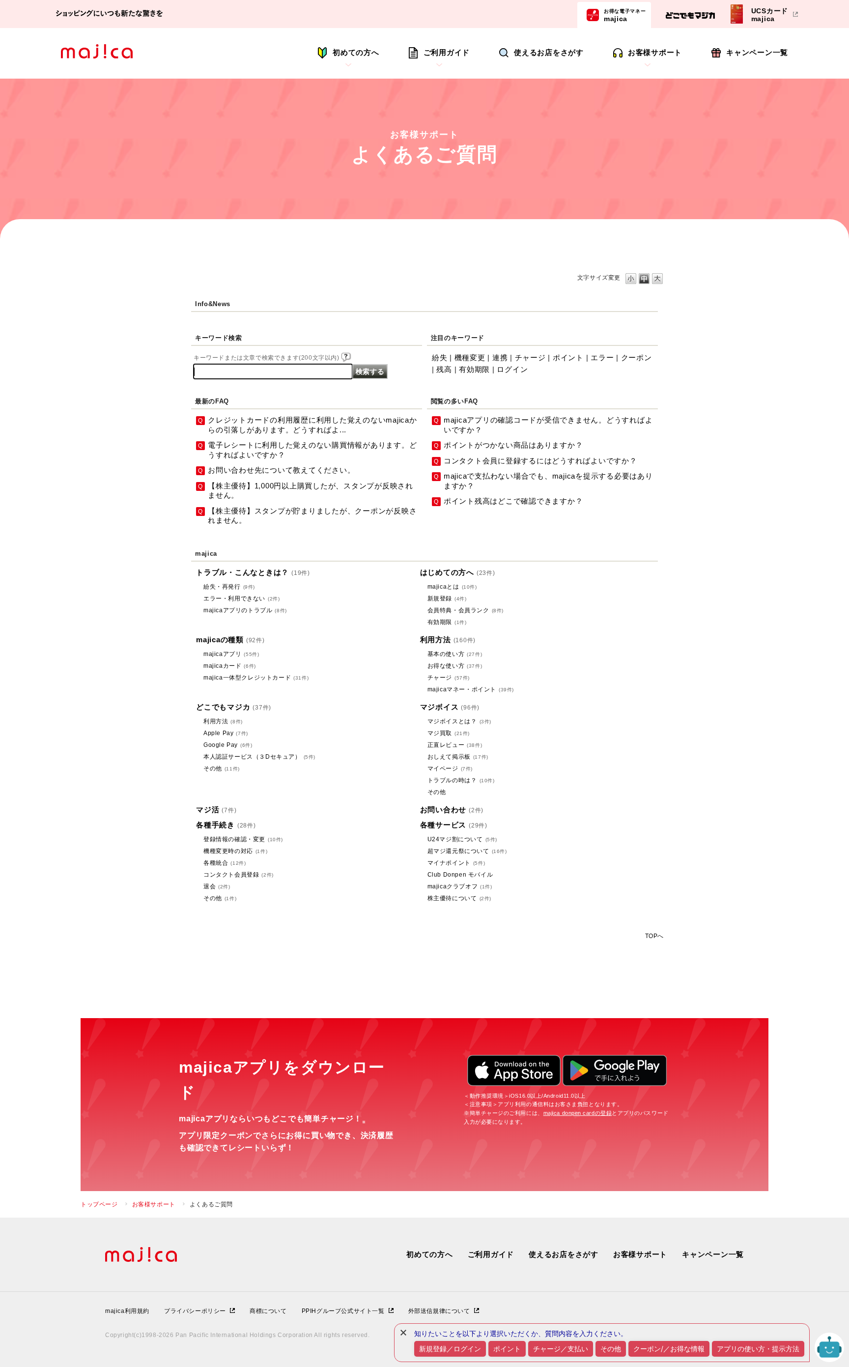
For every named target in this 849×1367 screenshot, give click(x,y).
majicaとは (452, 586)
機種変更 (469, 357)
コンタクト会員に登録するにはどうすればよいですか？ (540, 460)
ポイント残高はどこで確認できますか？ (513, 501)
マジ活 (216, 809)
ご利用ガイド (447, 52)
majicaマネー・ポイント (470, 689)
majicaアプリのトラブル (245, 610)
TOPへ (654, 936)
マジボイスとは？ (459, 721)
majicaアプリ (231, 654)
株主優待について (459, 898)
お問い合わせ (452, 809)
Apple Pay (225, 733)
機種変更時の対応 (235, 851)
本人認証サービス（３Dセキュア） (259, 756)
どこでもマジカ (233, 707)
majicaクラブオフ (459, 886)
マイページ (450, 768)
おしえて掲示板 (457, 756)
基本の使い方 (454, 654)
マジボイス (450, 707)
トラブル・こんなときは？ (253, 572)
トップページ (99, 1204)
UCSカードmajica (770, 14)
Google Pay (227, 744)
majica (625, 15)
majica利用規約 (127, 1311)
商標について (268, 1311)
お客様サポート (655, 52)
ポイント (568, 357)
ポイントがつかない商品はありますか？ (513, 445)
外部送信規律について (439, 1311)
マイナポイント (456, 862)
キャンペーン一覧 (757, 52)
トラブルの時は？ (461, 780)
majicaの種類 (230, 639)
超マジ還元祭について (467, 851)
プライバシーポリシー (195, 1311)
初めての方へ (356, 52)
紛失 (440, 357)
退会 (216, 886)
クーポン (636, 357)
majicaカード (229, 665)
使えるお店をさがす (549, 52)
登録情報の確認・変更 (243, 839)
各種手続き (226, 825)
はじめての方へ (457, 572)
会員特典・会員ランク (465, 610)
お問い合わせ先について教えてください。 (281, 470)
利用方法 (448, 639)
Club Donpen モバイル (460, 874)
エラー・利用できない (241, 598)
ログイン (512, 369)
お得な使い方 (454, 665)
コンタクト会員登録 (238, 874)
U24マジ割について (462, 839)
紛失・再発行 (229, 586)
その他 (221, 768)
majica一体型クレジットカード (256, 677)
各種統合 (224, 862)
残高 (444, 369)
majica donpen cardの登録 (577, 1113)
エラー (602, 357)
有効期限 (474, 369)
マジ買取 (448, 733)
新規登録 (447, 598)
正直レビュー (454, 744)
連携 (500, 357)
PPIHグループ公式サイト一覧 (343, 1311)
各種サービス (453, 825)
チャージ (530, 357)
